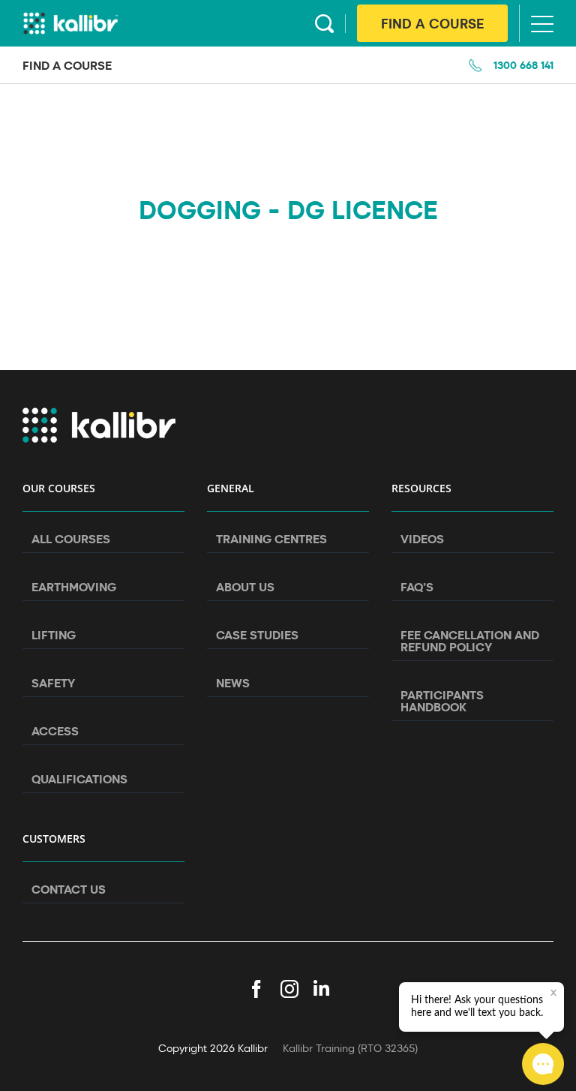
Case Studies (257, 635)
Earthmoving (74, 587)
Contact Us (69, 889)
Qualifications (80, 779)
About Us (245, 587)
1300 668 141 (524, 65)
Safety (53, 683)
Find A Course (432, 23)
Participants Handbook (442, 701)
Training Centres (271, 539)
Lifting (54, 635)
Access (55, 731)
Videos (422, 539)
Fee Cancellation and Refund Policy (469, 641)
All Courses (71, 539)
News (233, 683)
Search (324, 23)
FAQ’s (417, 587)
